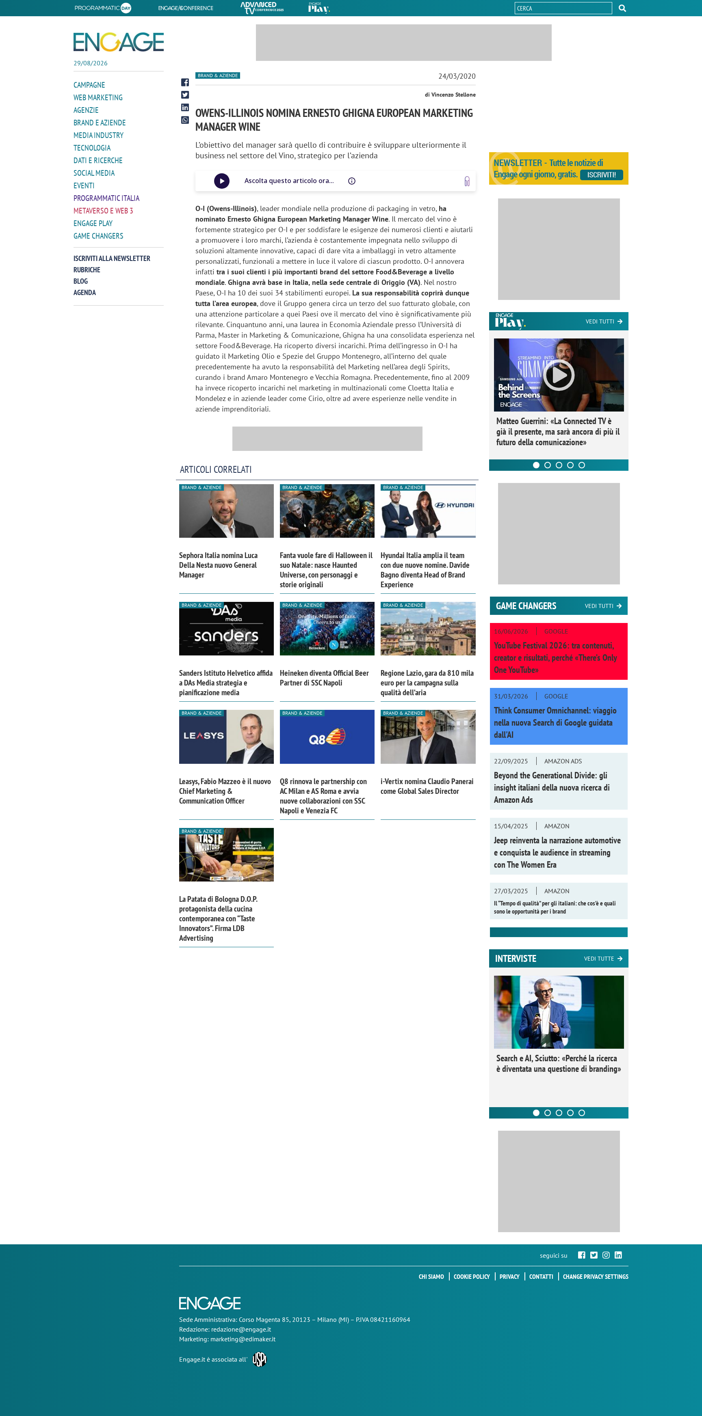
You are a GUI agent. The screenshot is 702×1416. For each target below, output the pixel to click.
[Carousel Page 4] (570, 465)
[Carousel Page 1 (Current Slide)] (536, 465)
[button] (622, 8)
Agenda (85, 292)
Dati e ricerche (98, 160)
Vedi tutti (600, 321)
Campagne (89, 85)
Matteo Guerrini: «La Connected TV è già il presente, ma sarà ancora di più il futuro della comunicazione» (558, 431)
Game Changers (99, 236)
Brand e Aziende (100, 122)
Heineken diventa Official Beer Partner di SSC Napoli (324, 678)
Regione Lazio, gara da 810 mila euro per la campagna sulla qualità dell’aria (427, 682)
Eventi (84, 185)
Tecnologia (92, 147)
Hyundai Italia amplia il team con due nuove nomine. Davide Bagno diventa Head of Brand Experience (425, 569)
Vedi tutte (599, 958)
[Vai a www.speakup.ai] (467, 181)
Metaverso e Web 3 (103, 210)
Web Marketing (98, 97)
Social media (94, 173)
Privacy (510, 1276)
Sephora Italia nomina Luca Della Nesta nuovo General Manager (218, 565)
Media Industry (99, 135)
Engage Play (93, 223)
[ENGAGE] (119, 42)
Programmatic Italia (106, 198)
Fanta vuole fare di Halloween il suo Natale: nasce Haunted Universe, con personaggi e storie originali (326, 569)
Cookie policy (472, 1276)
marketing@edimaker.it (242, 1339)
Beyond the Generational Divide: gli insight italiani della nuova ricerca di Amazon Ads (552, 787)
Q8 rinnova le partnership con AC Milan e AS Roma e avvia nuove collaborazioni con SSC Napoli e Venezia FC (323, 795)
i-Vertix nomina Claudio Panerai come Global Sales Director (427, 786)
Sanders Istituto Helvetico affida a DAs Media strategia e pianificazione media (226, 682)
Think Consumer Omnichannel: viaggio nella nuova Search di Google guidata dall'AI (555, 722)
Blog (81, 281)
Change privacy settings (595, 1276)
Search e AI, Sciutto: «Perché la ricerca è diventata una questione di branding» (558, 1063)
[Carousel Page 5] (581, 465)
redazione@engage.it (241, 1329)
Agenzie (86, 110)
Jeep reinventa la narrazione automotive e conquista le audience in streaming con (557, 852)
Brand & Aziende (218, 75)
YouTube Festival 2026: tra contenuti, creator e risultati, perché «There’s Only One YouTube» (555, 657)
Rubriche (87, 269)
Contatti (541, 1276)
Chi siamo (431, 1276)
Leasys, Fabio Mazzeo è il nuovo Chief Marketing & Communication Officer (225, 791)
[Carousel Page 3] (559, 465)
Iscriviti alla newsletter (112, 258)
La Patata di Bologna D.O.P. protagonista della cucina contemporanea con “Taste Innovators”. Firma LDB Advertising (218, 918)
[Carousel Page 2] (547, 465)
